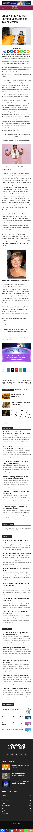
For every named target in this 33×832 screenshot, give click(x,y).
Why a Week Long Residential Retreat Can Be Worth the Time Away (15, 478)
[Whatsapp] (21, 51)
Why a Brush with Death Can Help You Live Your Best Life (24, 382)
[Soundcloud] (16, 754)
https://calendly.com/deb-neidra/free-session (15, 314)
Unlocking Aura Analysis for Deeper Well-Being (17, 569)
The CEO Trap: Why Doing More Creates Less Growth (16, 599)
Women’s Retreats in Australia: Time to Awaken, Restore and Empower (16, 448)
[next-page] (5, 423)
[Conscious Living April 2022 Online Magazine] (6, 767)
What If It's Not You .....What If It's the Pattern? (15, 541)
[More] (28, 51)
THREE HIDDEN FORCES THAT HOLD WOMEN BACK (15, 612)
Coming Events (7, 629)
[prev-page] (3, 423)
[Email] (24, 51)
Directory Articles (7, 428)
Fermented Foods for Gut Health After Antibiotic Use (16, 492)
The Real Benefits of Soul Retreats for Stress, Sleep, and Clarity (16, 463)
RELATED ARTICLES (8, 390)
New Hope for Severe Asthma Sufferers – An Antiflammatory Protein (8, 382)
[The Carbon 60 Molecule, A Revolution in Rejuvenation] (6, 776)
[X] (8, 51)
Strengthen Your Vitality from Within (15, 676)
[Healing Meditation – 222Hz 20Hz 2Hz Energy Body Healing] (6, 784)
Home (3, 12)
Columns (8, 12)
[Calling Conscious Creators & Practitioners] (6, 405)
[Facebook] (4, 51)
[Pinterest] (14, 51)
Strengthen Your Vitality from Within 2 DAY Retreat (16, 662)
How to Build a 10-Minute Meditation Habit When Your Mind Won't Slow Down (16, 433)
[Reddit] (18, 51)
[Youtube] (25, 754)
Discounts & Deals (8, 524)
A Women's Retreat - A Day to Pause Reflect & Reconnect (15, 634)
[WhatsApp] (20, 370)
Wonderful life (16, 823)
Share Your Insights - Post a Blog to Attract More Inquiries (15, 507)
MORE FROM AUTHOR (21, 390)
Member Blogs (7, 536)
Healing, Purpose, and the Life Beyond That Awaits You (16, 584)
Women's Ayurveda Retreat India (14, 648)
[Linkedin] (11, 51)
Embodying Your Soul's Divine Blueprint (16, 689)
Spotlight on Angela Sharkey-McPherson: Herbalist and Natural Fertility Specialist (17, 554)
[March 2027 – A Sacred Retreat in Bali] (6, 396)
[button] (3, 7)
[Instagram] (12, 754)
